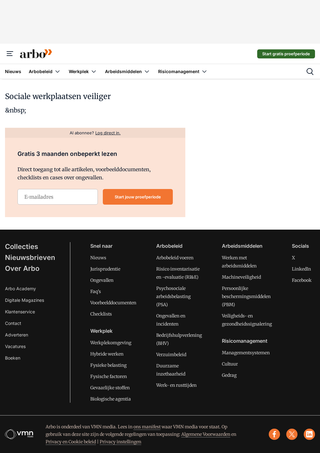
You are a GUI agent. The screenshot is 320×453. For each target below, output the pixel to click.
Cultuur (230, 364)
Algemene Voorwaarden (205, 434)
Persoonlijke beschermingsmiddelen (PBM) (246, 296)
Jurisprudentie (105, 269)
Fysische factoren (108, 376)
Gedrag (229, 375)
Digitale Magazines (24, 300)
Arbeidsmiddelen (242, 246)
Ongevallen (101, 280)
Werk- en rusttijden (176, 385)
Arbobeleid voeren (174, 258)
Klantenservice (20, 311)
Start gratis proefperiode (286, 53)
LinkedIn (301, 269)
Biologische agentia (110, 399)
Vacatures (15, 346)
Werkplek (101, 331)
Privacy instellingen (120, 442)
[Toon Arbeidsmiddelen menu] (147, 71)
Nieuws (98, 258)
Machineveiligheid (241, 277)
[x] (292, 434)
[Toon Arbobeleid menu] (57, 71)
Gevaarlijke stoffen (110, 388)
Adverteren (16, 334)
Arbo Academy (20, 288)
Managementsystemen (246, 353)
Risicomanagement (245, 341)
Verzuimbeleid (171, 354)
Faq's (95, 291)
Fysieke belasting (108, 365)
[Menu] (10, 53)
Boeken (12, 358)
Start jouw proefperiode (138, 196)
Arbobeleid (169, 246)
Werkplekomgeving (110, 343)
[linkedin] (309, 434)
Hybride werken (106, 354)
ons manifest (147, 427)
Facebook (302, 280)
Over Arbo (22, 268)
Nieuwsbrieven (30, 257)
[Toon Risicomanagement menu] (204, 71)
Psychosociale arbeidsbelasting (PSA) (173, 296)
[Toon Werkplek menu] (94, 71)
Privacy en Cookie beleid (71, 442)
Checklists (101, 314)
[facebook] (274, 434)
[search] (310, 71)
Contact (13, 323)
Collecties (21, 246)
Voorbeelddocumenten (113, 303)
